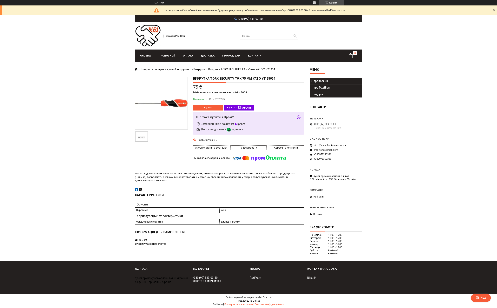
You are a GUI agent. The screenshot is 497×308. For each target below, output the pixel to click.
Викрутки (199, 69)
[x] (140, 190)
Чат (483, 297)
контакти (255, 55)
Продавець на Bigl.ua (248, 300)
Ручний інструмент (179, 69)
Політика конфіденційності (269, 304)
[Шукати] (295, 36)
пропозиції (167, 55)
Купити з (232, 107)
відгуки (318, 94)
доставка (208, 55)
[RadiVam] (148, 36)
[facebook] (136, 190)
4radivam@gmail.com (326, 149)
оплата (188, 55)
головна (145, 55)
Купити (208, 107)
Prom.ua (267, 297)
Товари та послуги (152, 69)
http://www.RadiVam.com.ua (330, 145)
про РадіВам (231, 55)
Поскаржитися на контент (238, 304)
